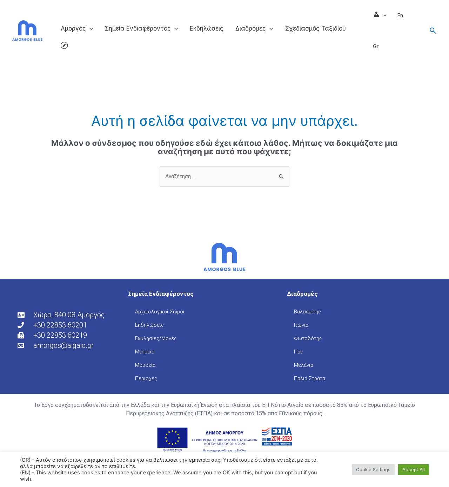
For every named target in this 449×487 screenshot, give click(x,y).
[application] (89, 28)
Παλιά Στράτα (309, 378)
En (400, 15)
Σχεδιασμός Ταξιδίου (315, 28)
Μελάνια (303, 365)
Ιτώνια (301, 325)
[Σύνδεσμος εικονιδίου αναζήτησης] (433, 31)
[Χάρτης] (64, 46)
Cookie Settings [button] (373, 469)
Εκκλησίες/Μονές (156, 338)
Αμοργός (73, 28)
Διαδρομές (250, 28)
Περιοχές (146, 378)
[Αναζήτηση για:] (224, 176)
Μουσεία (145, 365)
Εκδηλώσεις (206, 28)
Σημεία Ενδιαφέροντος (138, 28)
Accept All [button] (413, 469)
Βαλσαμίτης (307, 312)
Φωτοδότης (308, 338)
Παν (298, 352)
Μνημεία (144, 352)
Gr (375, 46)
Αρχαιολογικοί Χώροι (160, 312)
